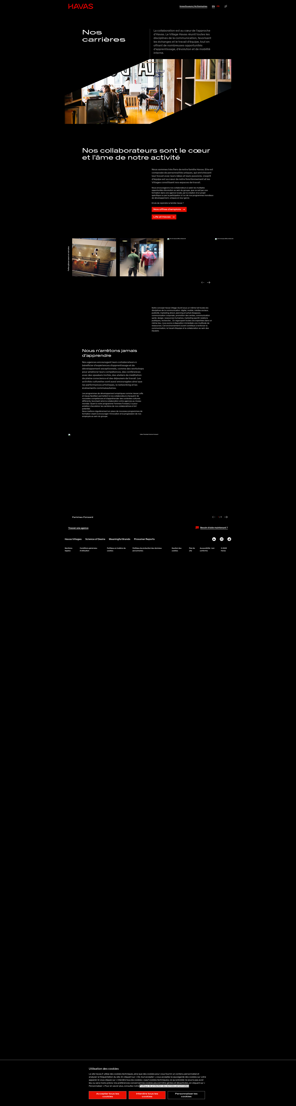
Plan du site (192, 549)
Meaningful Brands (119, 539)
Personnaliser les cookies (186, 1095)
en (213, 6)
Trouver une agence (78, 528)
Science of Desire (95, 539)
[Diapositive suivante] (226, 517)
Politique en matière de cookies (116, 549)
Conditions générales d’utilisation (88, 549)
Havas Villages (73, 539)
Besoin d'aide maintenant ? (214, 528)
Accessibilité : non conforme (207, 549)
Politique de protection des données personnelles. (164, 1086)
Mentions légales (68, 549)
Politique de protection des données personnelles (147, 549)
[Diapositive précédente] (213, 517)
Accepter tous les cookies (107, 1095)
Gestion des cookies (177, 549)
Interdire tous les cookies (147, 1095)
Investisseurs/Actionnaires (193, 6)
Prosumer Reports (144, 539)
